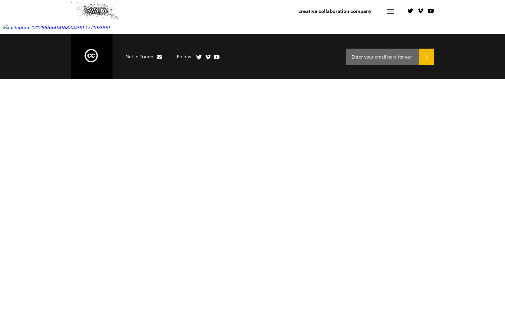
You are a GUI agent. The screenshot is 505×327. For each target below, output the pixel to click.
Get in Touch (139, 56)
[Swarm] (97, 10)
